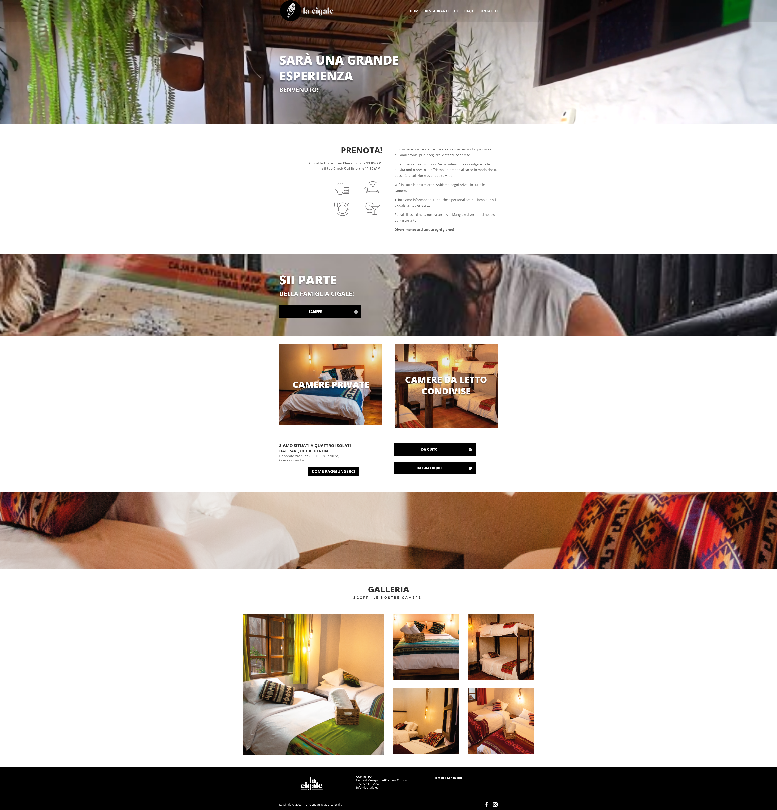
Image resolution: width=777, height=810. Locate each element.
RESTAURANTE (437, 11)
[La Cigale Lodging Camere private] (501, 647)
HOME (415, 11)
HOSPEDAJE (464, 11)
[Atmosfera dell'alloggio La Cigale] (426, 647)
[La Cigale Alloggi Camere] (501, 721)
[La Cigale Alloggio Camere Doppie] (426, 721)
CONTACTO (488, 11)
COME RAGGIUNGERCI (333, 471)
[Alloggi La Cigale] (313, 684)
